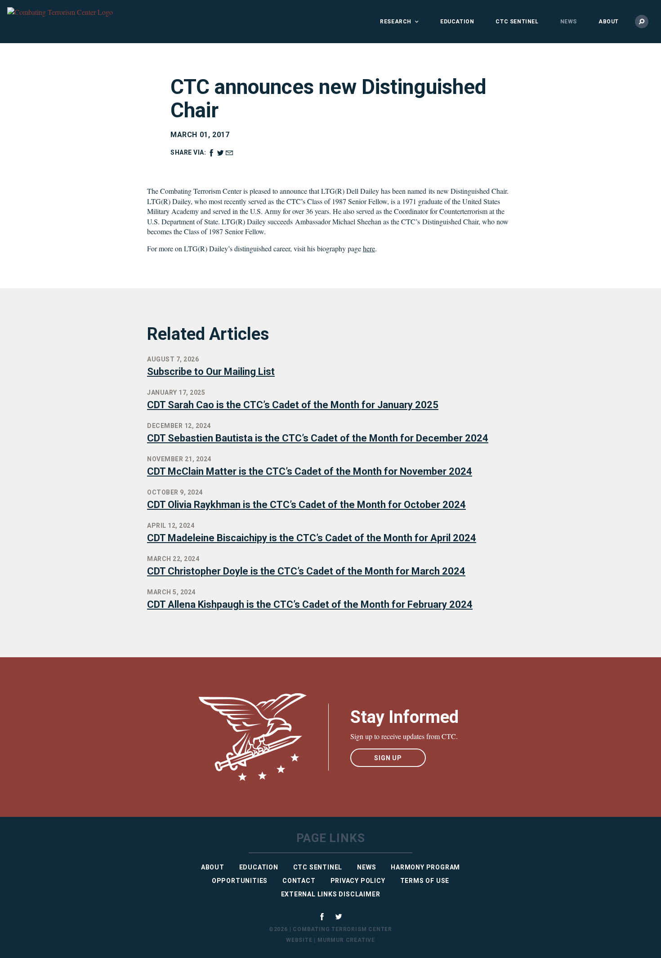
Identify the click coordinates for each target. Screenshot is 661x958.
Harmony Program (425, 867)
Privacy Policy (357, 880)
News (568, 21)
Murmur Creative (346, 940)
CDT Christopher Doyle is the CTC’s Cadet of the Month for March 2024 (306, 571)
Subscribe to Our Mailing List (211, 371)
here (369, 248)
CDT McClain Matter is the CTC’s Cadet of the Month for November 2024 (309, 471)
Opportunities (240, 880)
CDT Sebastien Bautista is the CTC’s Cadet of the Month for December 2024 (317, 438)
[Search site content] (641, 21)
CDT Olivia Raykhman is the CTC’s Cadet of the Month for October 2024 (306, 504)
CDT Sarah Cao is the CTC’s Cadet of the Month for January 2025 (292, 404)
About (608, 21)
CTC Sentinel (517, 21)
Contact (299, 880)
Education (457, 21)
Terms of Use (425, 880)
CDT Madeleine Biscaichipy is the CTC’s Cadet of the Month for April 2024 (311, 538)
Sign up (388, 758)
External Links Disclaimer (330, 894)
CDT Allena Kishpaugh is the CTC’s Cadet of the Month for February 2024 (310, 604)
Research (395, 21)
